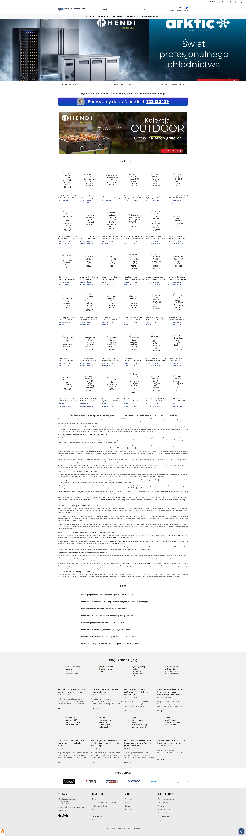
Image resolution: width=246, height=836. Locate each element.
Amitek (176, 541)
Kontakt (94, 799)
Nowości (128, 802)
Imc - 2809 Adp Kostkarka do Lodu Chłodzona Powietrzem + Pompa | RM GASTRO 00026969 (67, 237)
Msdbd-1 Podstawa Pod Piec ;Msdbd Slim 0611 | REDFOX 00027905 (155, 278)
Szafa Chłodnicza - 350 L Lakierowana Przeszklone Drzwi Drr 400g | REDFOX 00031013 (132, 400)
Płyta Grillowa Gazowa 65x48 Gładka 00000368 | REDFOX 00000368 (67, 197)
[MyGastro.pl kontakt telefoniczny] (123, 102)
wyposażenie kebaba (71, 486)
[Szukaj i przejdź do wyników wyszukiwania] (144, 9)
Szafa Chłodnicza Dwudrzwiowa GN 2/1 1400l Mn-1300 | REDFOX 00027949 (178, 400)
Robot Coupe (172, 535)
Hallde (179, 535)
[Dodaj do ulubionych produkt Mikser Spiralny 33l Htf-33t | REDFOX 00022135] (119, 250)
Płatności (95, 820)
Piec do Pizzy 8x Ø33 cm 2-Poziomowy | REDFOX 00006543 (66, 319)
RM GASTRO (130, 537)
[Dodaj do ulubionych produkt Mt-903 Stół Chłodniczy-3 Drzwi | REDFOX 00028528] (186, 250)
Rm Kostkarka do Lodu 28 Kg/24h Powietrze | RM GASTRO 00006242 (88, 400)
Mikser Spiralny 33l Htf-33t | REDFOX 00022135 (111, 278)
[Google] (66, 815)
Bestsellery (129, 806)
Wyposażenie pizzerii (64, 480)
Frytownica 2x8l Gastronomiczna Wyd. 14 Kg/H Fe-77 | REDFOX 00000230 (88, 197)
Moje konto (162, 806)
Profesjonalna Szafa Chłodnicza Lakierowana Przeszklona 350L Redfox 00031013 (176, 319)
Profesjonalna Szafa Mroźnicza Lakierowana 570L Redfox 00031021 (111, 359)
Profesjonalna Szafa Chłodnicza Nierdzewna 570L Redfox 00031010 (89, 359)
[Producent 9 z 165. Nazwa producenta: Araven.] (69, 782)
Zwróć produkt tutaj (165, 813)
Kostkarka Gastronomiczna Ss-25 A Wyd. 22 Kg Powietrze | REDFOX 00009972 (134, 237)
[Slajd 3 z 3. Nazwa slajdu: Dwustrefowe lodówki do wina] (123, 50)
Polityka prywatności (165, 816)
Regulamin (162, 820)
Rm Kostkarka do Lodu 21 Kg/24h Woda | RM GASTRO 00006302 (67, 400)
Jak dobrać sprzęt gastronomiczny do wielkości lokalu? (103, 623)
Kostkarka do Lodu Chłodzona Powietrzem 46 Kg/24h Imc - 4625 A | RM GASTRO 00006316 (112, 237)
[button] (90, 16)
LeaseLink (128, 576)
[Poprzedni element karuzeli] (59, 782)
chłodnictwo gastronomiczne (94, 451)
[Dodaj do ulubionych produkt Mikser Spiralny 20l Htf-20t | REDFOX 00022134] (97, 250)
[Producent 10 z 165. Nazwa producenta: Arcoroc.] (90, 782)
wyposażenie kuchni (119, 497)
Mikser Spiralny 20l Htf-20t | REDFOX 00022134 (89, 278)
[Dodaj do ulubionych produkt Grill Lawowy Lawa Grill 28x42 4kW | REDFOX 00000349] (186, 169)
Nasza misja (96, 813)
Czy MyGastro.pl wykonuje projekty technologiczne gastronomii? (107, 616)
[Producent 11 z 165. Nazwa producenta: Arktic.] (112, 782)
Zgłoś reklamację (164, 809)
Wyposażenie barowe (64, 491)
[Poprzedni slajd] (4, 50)
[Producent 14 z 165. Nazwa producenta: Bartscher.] (177, 782)
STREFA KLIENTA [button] (165, 794)
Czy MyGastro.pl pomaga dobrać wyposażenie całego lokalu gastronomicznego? (114, 601)
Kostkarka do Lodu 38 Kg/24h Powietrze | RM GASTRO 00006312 (89, 237)
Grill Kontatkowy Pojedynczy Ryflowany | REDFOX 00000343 (155, 197)
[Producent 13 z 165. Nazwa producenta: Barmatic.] (155, 782)
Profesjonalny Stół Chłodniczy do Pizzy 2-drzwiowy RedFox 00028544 (156, 359)
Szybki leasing (97, 816)
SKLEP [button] (127, 794)
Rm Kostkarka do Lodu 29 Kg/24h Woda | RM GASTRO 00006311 (111, 400)
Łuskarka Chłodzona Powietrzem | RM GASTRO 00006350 (177, 237)
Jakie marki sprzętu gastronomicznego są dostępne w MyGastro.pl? (108, 637)
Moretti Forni (121, 541)
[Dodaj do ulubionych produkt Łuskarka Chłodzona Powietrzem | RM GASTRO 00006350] (186, 209)
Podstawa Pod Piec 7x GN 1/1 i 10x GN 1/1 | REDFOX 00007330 (111, 319)
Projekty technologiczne (100, 806)
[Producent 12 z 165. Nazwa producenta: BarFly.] (134, 782)
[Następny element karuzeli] (187, 782)
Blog (93, 809)
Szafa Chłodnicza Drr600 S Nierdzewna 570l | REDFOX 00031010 (155, 400)
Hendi (108, 537)
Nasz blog (128, 809)
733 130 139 (62, 810)
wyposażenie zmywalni (83, 459)
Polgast (116, 543)
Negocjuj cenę (163, 802)
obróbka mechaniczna (72, 445)
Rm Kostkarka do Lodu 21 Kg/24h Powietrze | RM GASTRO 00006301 (176, 359)
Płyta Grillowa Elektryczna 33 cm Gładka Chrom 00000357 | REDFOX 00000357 (90, 319)
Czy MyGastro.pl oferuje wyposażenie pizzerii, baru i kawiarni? (106, 630)
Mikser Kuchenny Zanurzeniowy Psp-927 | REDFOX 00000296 (66, 278)
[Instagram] (63, 815)
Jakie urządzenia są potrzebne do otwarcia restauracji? (103, 609)
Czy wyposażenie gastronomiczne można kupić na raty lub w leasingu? (110, 644)
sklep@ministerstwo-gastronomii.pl (71, 807)
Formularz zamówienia (166, 799)
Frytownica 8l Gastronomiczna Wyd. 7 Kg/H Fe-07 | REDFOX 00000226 (111, 197)
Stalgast (119, 537)
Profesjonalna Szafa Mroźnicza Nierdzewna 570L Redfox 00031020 (133, 359)
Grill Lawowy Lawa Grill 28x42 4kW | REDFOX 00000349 (178, 197)
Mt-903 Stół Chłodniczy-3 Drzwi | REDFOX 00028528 (177, 278)
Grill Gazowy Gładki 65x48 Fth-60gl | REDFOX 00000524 (133, 197)
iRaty (107, 576)
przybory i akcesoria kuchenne (89, 465)
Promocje (128, 799)
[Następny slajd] (241, 50)
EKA (111, 541)
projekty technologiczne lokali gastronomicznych (137, 563)
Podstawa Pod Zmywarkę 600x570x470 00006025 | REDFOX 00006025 (154, 319)
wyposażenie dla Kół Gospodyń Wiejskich (98, 499)
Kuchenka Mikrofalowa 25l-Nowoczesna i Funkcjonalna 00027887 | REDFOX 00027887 (155, 237)
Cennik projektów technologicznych (105, 802)
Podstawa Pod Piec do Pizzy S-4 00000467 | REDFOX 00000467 (133, 319)
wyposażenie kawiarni (167, 491)
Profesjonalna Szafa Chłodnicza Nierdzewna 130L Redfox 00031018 (67, 359)
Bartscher (113, 537)
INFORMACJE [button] (97, 794)
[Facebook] (59, 815)
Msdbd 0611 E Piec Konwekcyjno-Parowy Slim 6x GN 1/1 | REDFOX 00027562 (133, 278)
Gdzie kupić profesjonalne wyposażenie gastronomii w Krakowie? (107, 594)
